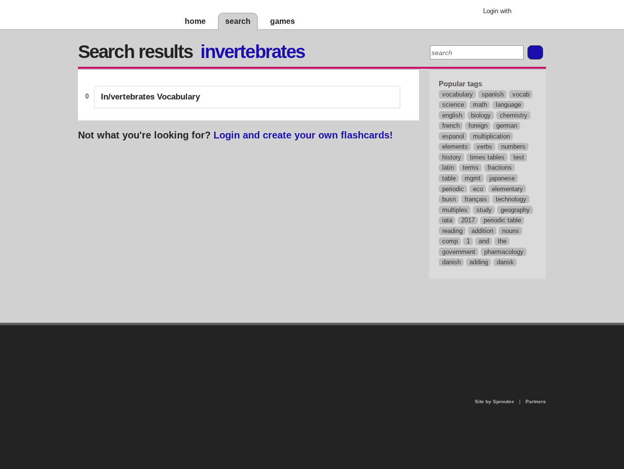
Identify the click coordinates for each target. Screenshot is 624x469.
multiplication (491, 136)
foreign (478, 125)
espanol (453, 136)
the (502, 241)
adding (478, 262)
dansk (505, 262)
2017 (468, 220)
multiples (455, 210)
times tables (487, 157)
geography (515, 210)
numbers (513, 146)
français (476, 199)
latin (448, 167)
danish (451, 262)
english (452, 115)
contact (307, 350)
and (484, 241)
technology (511, 199)
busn (449, 199)
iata (447, 220)
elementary (507, 189)
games (282, 21)
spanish (493, 94)
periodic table (502, 220)
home (195, 21)
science (453, 104)
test (518, 157)
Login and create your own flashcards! (303, 135)
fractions (500, 167)
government (458, 251)
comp (450, 241)
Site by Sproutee (494, 401)
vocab (520, 94)
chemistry (513, 115)
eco (478, 189)
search (238, 21)
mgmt (473, 178)
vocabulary (457, 94)
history (451, 157)
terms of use (388, 353)
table (449, 178)
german (506, 125)
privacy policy (343, 329)
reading (452, 230)
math (480, 104)
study (484, 210)
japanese (502, 178)
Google (526, 12)
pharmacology (504, 251)
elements (455, 146)
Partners (536, 401)
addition (482, 230)
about (186, 365)
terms (471, 167)
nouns (510, 230)
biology (481, 115)
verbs (484, 146)
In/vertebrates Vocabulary (150, 96)
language (508, 104)
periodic (453, 189)
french (451, 125)
